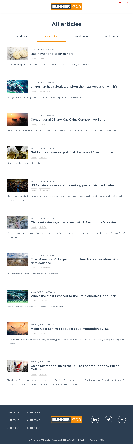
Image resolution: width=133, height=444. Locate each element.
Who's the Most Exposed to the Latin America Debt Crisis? (74, 296)
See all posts (22, 36)
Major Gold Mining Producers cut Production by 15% (70, 329)
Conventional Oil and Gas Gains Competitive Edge (68, 119)
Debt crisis (43, 300)
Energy (42, 124)
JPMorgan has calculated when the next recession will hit (74, 86)
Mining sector (44, 268)
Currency (43, 58)
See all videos (81, 36)
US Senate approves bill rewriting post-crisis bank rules (72, 185)
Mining (42, 333)
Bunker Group (12, 412)
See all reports (111, 36)
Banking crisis (45, 91)
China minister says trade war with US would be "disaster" (74, 222)
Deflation (43, 227)
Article (34, 58)
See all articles (52, 36)
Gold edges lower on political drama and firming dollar (72, 152)
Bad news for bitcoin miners (52, 54)
